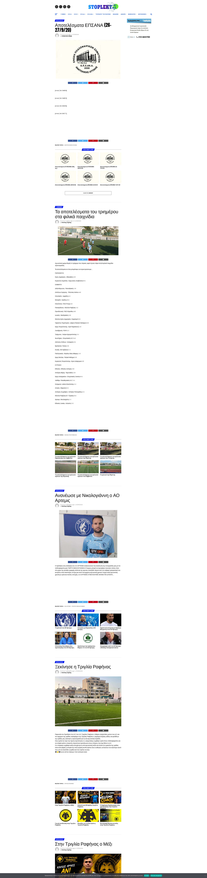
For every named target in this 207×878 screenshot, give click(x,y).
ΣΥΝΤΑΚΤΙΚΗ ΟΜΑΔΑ (67, 36)
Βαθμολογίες (131, 14)
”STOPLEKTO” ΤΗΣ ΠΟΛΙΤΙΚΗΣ (103, 14)
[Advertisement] (88, 127)
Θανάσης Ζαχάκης (66, 222)
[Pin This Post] (93, 83)
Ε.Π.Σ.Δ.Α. (82, 14)
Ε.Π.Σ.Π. (76, 14)
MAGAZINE (115, 14)
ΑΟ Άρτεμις (68, 606)
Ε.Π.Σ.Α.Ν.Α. (90, 14)
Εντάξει (147, 875)
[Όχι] (205, 875)
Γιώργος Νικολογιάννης (78, 606)
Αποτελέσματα (142, 14)
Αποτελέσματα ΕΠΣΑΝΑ (71, 145)
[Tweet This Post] (83, 83)
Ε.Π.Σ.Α (69, 14)
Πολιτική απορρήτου (156, 875)
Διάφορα (123, 14)
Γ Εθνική (63, 14)
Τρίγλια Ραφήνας (69, 783)
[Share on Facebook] (72, 83)
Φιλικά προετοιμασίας (71, 435)
